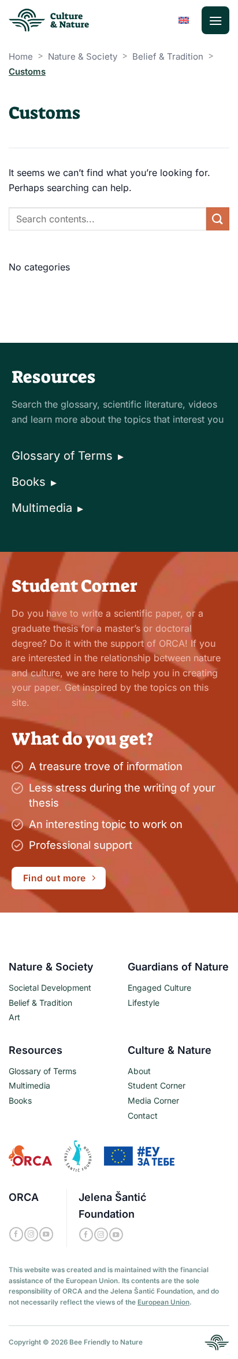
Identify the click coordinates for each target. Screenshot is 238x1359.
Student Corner (156, 1085)
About (139, 1071)
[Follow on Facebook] (16, 1234)
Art (14, 1017)
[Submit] (217, 218)
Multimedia (47, 508)
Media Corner (153, 1100)
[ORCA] (30, 1155)
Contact (143, 1115)
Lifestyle (143, 1003)
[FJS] (78, 1155)
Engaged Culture (159, 987)
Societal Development (50, 987)
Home (21, 56)
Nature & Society (82, 56)
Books (34, 482)
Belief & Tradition (167, 56)
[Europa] (139, 1155)
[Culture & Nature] (50, 20)
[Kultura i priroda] (216, 1341)
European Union (163, 1302)
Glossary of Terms (68, 456)
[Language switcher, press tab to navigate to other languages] (184, 20)
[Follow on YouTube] (46, 1234)
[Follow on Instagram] (31, 1234)
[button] (215, 20)
